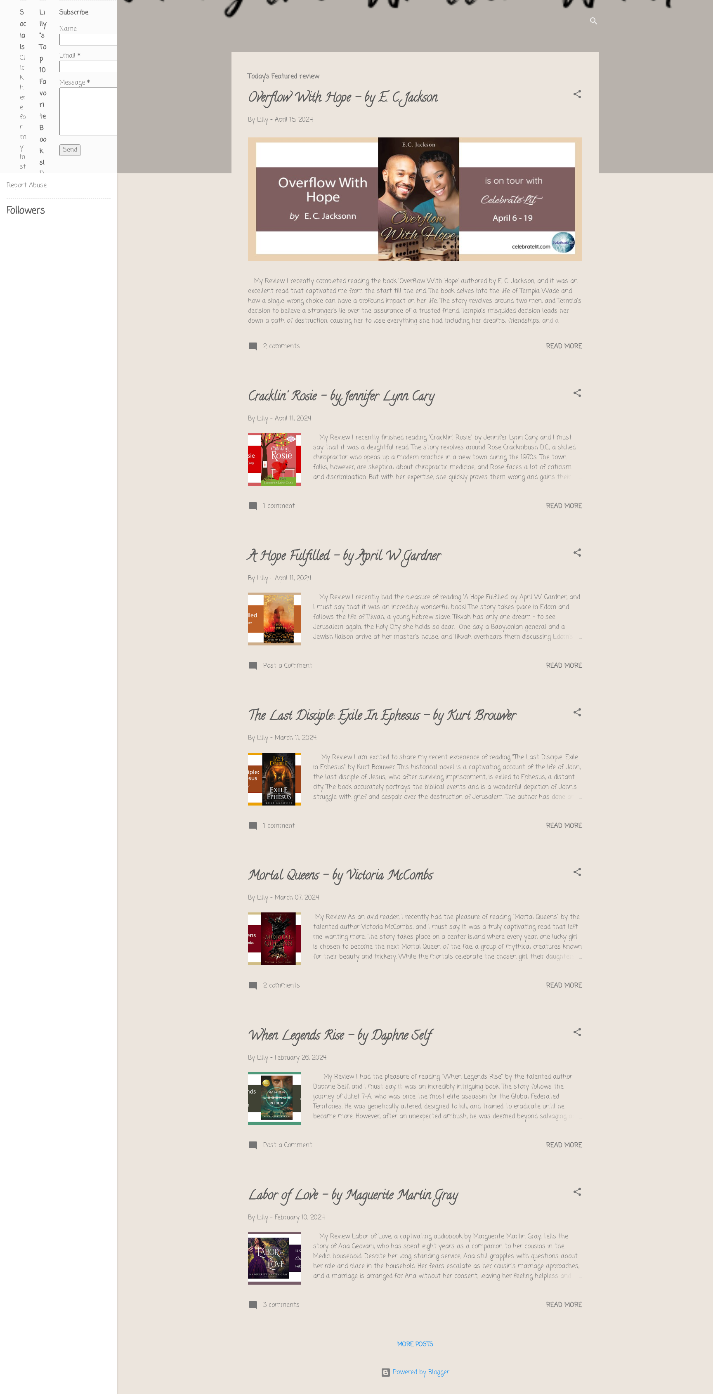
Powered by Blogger (420, 1372)
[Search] (594, 22)
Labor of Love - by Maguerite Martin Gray (353, 1196)
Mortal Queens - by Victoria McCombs (340, 876)
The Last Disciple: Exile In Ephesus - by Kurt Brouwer (382, 717)
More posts (415, 1344)
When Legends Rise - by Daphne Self (339, 1037)
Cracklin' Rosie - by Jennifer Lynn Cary (341, 397)
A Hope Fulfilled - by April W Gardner (344, 557)
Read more (564, 346)
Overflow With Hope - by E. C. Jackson (342, 99)
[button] (577, 95)
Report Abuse (27, 186)
